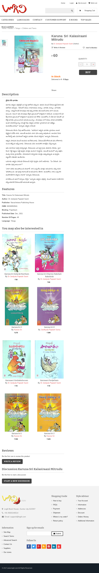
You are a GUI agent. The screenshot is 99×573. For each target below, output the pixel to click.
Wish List (94, 3)
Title (3, 195)
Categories (8, 20)
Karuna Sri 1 (17, 433)
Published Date (8, 214)
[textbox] (58, 10)
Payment (56, 509)
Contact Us (8, 544)
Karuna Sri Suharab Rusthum (17, 274)
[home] (14, 8)
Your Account (83, 501)
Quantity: (83, 59)
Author (4, 199)
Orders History (83, 517)
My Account (82, 3)
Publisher (6, 203)
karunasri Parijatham (49, 380)
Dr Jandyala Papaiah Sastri (63, 44)
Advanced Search (10, 540)
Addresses (82, 509)
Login (72, 3)
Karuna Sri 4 (49, 327)
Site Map (7, 532)
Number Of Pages (9, 217)
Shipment (56, 513)
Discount (81, 513)
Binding (5, 210)
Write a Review (59, 48)
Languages (23, 20)
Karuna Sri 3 (17, 327)
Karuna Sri (18, 330)
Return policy (58, 521)
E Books (73, 20)
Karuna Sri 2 (49, 433)
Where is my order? (60, 517)
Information (82, 505)
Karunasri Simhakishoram (16, 380)
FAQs (55, 505)
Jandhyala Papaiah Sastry (50, 330)
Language (6, 221)
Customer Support (55, 20)
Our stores (7, 552)
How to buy (57, 501)
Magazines (8, 27)
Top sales (86, 20)
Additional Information (86, 521)
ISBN (4, 206)
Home (63, 3)
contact (37, 20)
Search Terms (9, 536)
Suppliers (7, 548)
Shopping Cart (89, 11)
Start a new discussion (17, 481)
